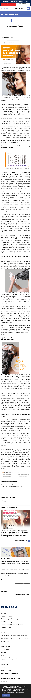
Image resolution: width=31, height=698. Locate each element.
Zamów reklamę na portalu (22, 583)
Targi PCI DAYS (5, 641)
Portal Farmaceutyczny (8, 622)
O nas (2, 667)
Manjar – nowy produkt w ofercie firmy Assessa (15, 569)
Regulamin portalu (6, 627)
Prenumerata (5, 649)
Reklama (3, 652)
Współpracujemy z (6, 670)
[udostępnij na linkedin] (4, 43)
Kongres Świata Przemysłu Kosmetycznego (14, 635)
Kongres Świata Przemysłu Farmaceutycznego (15, 638)
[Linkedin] (4, 681)
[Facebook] (1, 681)
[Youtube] (7, 681)
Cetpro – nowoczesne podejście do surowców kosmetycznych (14, 574)
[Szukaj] (13, 8)
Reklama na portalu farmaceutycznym (12, 624)
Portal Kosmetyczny (7, 616)
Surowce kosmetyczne (13, 40)
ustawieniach (19, 692)
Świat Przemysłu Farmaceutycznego (8, 4)
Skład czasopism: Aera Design (9, 673)
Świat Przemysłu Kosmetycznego (23, 4)
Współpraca (4, 655)
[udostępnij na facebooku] (2, 43)
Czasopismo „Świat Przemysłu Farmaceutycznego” (10, 658)
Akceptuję (5, 695)
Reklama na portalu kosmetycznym (11, 619)
